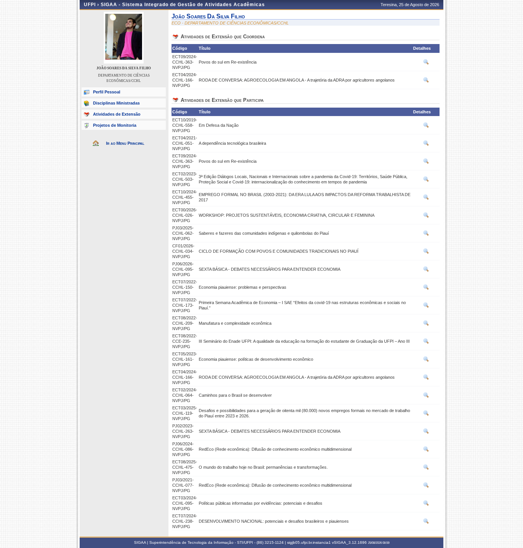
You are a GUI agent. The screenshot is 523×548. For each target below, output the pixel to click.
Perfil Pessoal (106, 92)
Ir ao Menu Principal (125, 143)
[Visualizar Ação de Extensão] (426, 63)
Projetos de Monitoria (114, 125)
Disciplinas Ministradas (116, 103)
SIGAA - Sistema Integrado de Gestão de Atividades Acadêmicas (183, 4)
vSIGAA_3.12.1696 (349, 542)
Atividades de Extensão (117, 114)
